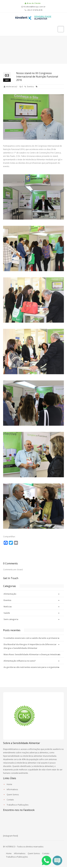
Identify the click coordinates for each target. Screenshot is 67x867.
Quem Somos (13, 794)
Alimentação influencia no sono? (20, 660)
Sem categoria (11, 619)
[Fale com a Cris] (57, 860)
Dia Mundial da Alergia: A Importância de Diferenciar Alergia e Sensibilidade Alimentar (30, 646)
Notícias (8, 606)
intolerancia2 (11, 86)
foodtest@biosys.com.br (34, 6)
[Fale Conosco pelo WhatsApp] (46, 860)
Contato (10, 799)
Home (9, 784)
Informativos (12, 789)
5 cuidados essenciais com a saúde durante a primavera (31, 638)
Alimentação (10, 593)
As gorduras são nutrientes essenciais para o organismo (31, 667)
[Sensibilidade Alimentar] (33, 17)
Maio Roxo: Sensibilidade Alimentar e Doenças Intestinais (32, 654)
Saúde (7, 612)
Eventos (30, 86)
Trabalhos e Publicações (17, 804)
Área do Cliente (33, 3)
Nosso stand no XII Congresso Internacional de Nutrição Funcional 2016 (37, 76)
